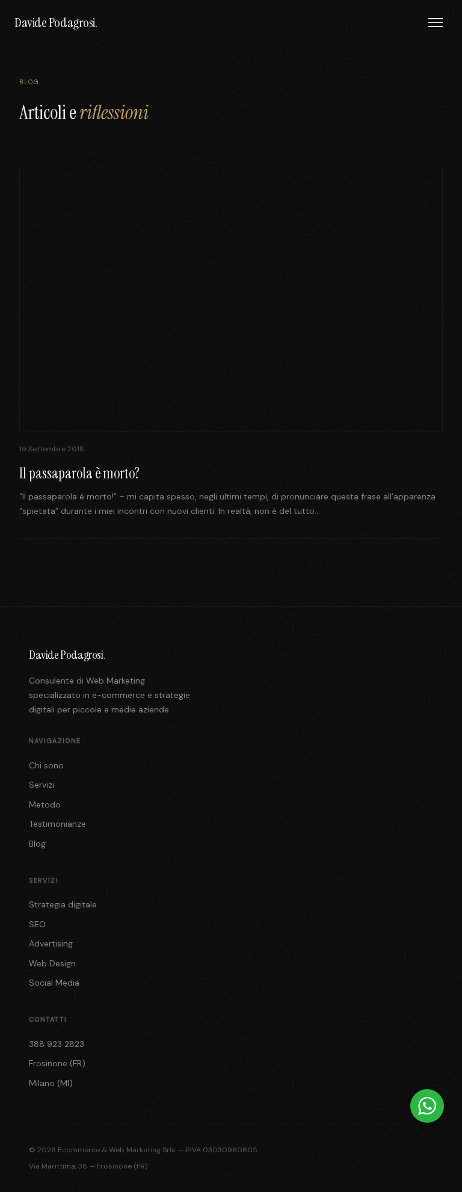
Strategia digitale (63, 904)
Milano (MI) (51, 1083)
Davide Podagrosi (55, 22)
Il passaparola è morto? (79, 473)
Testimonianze (57, 823)
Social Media (54, 982)
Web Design (52, 963)
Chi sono (46, 765)
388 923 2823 (56, 1044)
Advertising (51, 943)
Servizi (41, 784)
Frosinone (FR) (57, 1063)
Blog (37, 843)
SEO (37, 924)
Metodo (45, 804)
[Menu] (436, 22)
